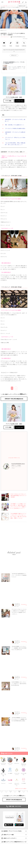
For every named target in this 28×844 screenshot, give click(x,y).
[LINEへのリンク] (23, 2)
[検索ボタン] (26, 2)
